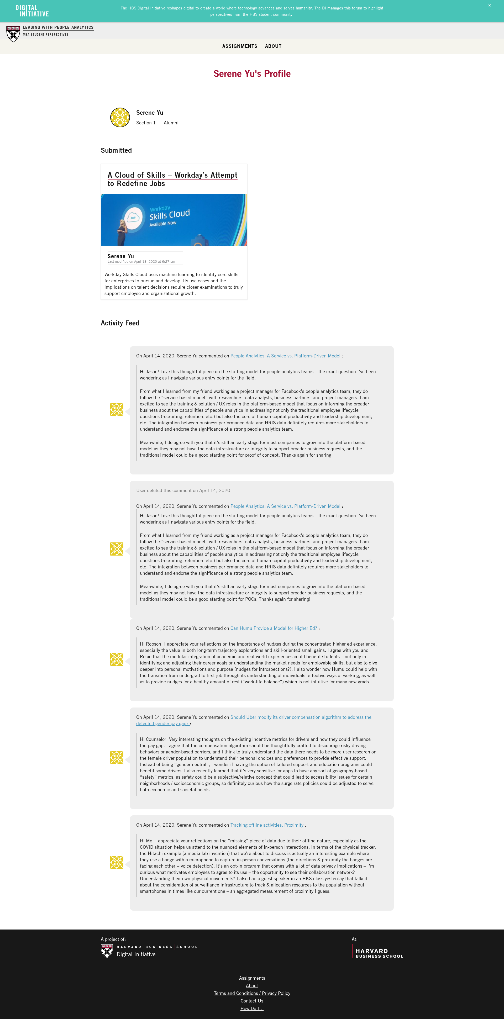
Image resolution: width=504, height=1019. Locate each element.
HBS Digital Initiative (146, 8)
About (273, 46)
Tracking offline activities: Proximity (267, 825)
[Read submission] (174, 231)
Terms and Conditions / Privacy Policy (252, 993)
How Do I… (252, 1008)
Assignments (240, 46)
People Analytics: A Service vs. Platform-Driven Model (286, 355)
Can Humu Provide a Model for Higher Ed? (274, 628)
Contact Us (252, 1001)
